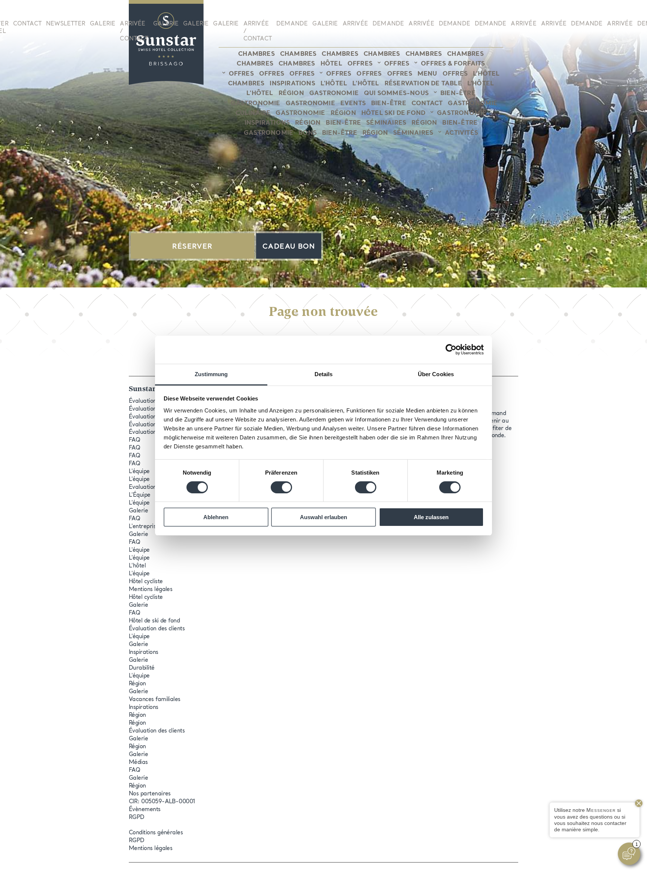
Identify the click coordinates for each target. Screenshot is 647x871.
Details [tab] (324, 374)
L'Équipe (140, 495)
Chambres (256, 54)
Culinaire (253, 113)
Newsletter (65, 24)
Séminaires (386, 123)
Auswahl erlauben (323, 517)
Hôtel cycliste (145, 582)
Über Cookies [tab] (436, 374)
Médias (138, 762)
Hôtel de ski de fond (154, 621)
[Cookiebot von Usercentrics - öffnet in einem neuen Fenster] (451, 349)
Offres (360, 64)
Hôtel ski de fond (393, 113)
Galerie (102, 24)
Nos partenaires (150, 794)
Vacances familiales (154, 700)
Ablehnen (215, 517)
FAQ (134, 440)
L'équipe (139, 472)
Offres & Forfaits (453, 64)
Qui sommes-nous (396, 94)
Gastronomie (334, 94)
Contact (27, 24)
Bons (307, 133)
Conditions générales (156, 833)
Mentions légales (150, 590)
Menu (427, 74)
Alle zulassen (431, 517)
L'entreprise (144, 527)
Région (291, 94)
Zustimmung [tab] (211, 374)
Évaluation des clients (157, 629)
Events (353, 104)
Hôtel (331, 64)
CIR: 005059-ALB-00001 (162, 802)
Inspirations (292, 84)
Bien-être (458, 94)
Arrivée (355, 24)
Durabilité (142, 668)
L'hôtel (486, 74)
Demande (292, 24)
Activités (461, 133)
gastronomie (300, 113)
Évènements (145, 810)
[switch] (281, 487)
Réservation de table (423, 84)
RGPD (137, 817)
